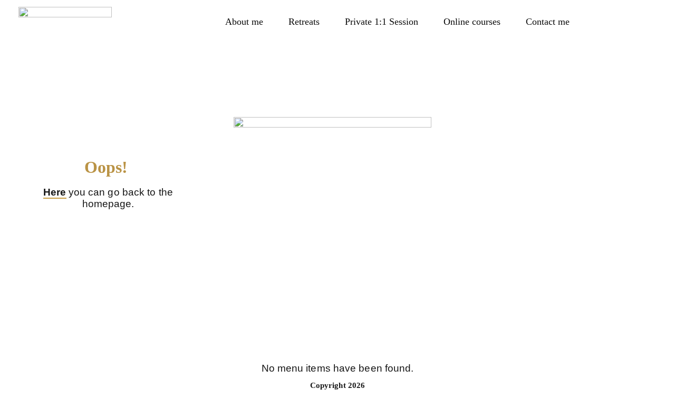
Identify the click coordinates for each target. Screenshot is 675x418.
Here (54, 192)
